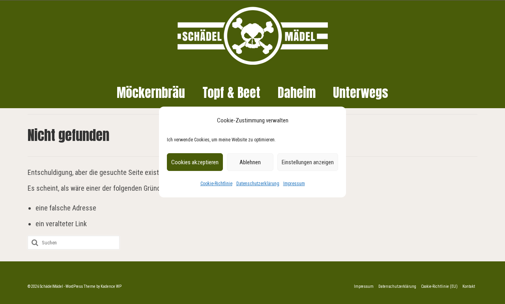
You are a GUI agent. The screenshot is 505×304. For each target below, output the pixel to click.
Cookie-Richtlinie (216, 183)
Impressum (294, 183)
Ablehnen (250, 162)
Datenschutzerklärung (257, 183)
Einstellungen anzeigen (308, 162)
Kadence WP (111, 286)
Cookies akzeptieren (195, 162)
